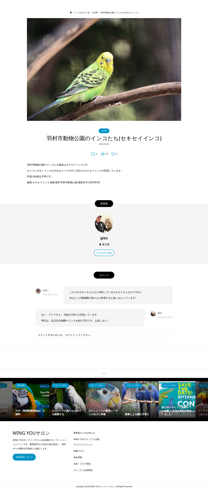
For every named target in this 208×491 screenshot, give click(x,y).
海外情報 (78, 457)
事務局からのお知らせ (84, 433)
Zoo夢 (104, 131)
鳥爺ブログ (79, 451)
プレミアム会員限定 (83, 470)
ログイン (70, 335)
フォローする (105, 253)
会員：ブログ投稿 (82, 464)
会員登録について (24, 457)
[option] (31, 399)
